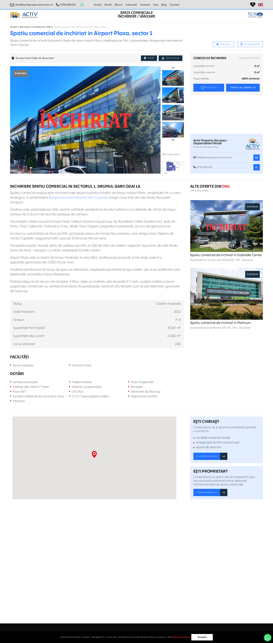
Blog (164, 4)
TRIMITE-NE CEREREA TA (243, 87)
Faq (155, 4)
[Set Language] (260, 4)
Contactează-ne (207, 456)
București (25, 27)
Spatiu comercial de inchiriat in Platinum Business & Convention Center (220, 323)
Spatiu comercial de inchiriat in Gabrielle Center (226, 255)
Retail (108, 4)
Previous (173, 67)
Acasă (97, 4)
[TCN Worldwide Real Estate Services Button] (255, 15)
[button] (94, 454)
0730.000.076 (68, 4)
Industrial (131, 4)
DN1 (49, 27)
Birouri (119, 4)
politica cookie (180, 637)
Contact (174, 4)
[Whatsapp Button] (82, 5)
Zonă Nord (38, 27)
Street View (172, 58)
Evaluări (145, 4)
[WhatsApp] (267, 637)
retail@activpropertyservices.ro (34, 4)
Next (173, 140)
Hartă (151, 58)
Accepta (202, 637)
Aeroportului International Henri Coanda (78, 197)
